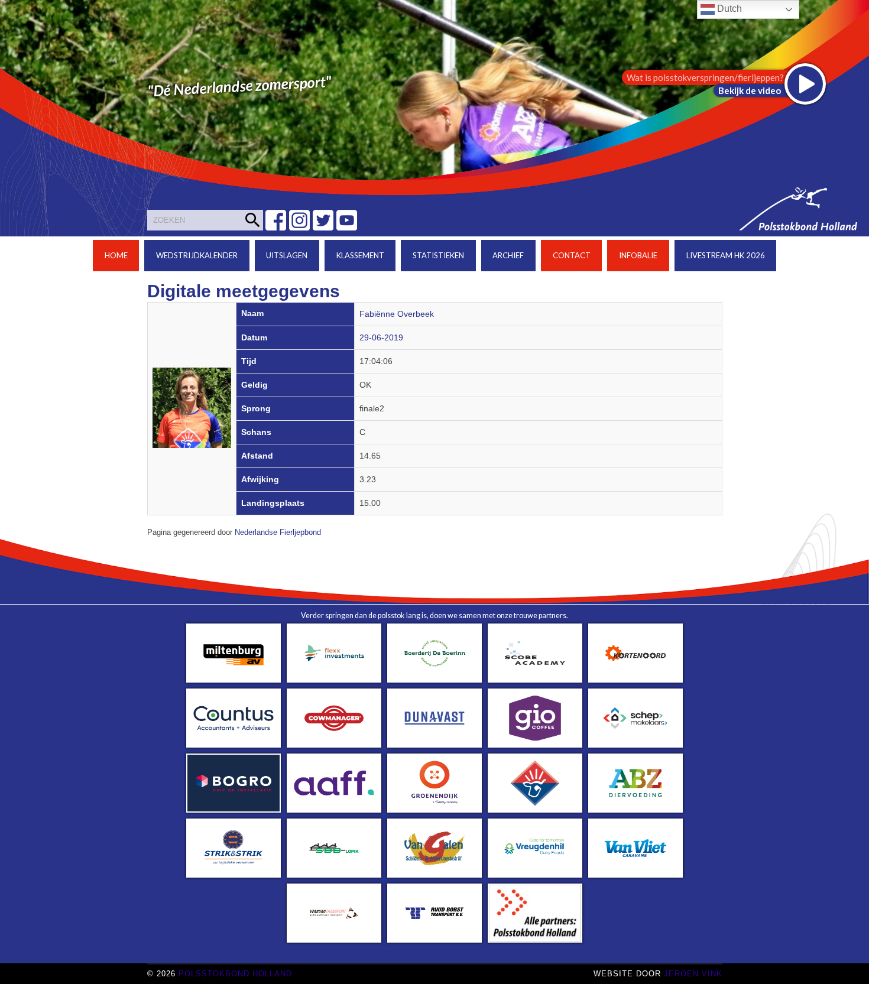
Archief (508, 255)
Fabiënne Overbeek (396, 314)
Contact (572, 255)
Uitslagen (286, 255)
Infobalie (638, 255)
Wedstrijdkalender (197, 255)
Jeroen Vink (693, 973)
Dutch (728, 9)
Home (116, 255)
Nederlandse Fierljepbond (278, 532)
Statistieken (438, 255)
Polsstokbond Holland (235, 973)
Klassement (360, 255)
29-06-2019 (381, 337)
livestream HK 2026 (725, 255)
